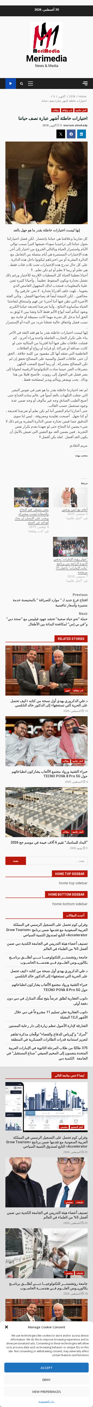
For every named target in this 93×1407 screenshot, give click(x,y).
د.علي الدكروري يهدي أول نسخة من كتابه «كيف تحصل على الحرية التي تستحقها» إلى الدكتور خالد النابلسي (46, 671)
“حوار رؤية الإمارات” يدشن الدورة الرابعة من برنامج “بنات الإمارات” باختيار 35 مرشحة (71, 565)
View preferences (46, 1391)
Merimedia (46, 58)
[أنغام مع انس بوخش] (70, 497)
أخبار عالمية (81, 110)
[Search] (21, 83)
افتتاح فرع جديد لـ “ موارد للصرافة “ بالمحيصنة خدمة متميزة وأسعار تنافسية (50, 600)
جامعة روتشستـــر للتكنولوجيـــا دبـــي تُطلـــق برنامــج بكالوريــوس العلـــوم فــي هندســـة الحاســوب (46, 1253)
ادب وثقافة (67, 110)
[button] (6, 1327)
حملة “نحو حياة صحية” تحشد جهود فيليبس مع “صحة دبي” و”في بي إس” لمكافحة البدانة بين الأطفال (47, 618)
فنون (67, 690)
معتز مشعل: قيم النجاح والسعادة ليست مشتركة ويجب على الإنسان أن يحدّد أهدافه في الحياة (32, 515)
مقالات (56, 110)
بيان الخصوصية (46, 1401)
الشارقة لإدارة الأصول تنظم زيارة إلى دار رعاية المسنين (48, 1026)
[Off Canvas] (85, 83)
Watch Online (10, 83)
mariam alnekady (75, 125)
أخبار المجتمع (77, 1126)
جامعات (79, 1202)
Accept (47, 1367)
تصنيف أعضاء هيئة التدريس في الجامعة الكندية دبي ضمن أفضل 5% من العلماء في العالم (46, 1182)
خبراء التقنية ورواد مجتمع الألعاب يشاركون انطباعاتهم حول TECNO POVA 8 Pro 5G (46, 741)
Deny (46, 1379)
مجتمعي (63, 1126)
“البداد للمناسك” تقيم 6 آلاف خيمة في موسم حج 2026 (46, 812)
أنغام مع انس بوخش (75, 509)
